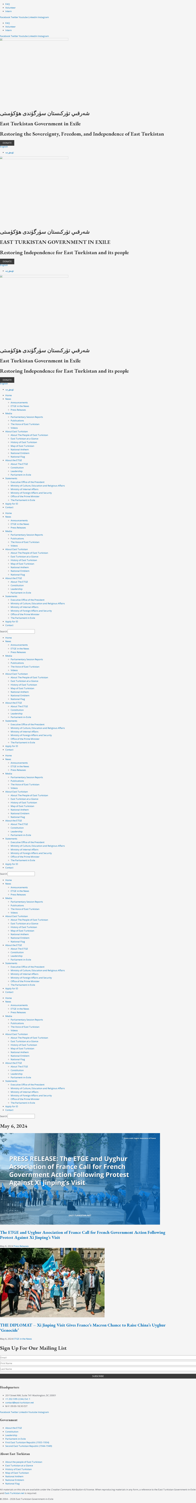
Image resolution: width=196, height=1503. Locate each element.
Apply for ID (11, 503)
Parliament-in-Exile (21, 474)
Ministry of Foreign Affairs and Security (31, 492)
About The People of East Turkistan (29, 435)
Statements (11, 478)
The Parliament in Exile (23, 500)
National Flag (18, 456)
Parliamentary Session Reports (27, 416)
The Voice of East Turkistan (25, 424)
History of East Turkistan (24, 442)
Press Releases (18, 409)
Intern (8, 11)
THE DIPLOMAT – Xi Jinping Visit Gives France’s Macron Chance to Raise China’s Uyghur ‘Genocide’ (83, 1327)
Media (8, 413)
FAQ (7, 4)
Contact (9, 507)
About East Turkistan (16, 431)
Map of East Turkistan (22, 445)
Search (3, 631)
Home (8, 395)
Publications (17, 420)
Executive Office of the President (27, 482)
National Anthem (20, 449)
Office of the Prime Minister (25, 496)
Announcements (19, 402)
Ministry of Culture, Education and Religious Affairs (38, 485)
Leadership (17, 471)
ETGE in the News (20, 406)
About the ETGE (13, 460)
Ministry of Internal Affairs (24, 489)
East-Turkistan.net (14, 1493)
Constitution (17, 467)
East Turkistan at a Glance (24, 438)
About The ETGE (19, 463)
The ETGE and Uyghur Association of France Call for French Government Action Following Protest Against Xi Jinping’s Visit (82, 1235)
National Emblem (20, 453)
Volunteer (10, 7)
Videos (14, 427)
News (8, 398)
